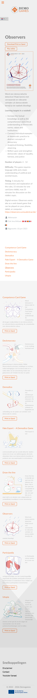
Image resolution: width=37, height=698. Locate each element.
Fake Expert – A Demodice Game (19, 260)
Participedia (10, 272)
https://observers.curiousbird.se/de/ (20, 212)
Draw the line (11, 264)
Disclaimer (7, 668)
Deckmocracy (11, 252)
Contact (6, 672)
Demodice (9, 256)
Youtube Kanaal (10, 676)
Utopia (8, 276)
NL (4, 19)
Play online (11, 49)
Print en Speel (10, 331)
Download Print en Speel (16, 44)
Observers (9, 268)
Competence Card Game (15, 248)
